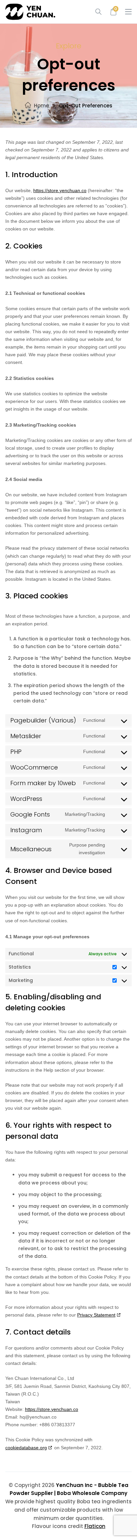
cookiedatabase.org (26, 1447)
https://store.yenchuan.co (59, 190)
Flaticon (94, 1526)
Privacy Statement (96, 1315)
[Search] (96, 11)
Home (41, 105)
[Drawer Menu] (128, 11)
